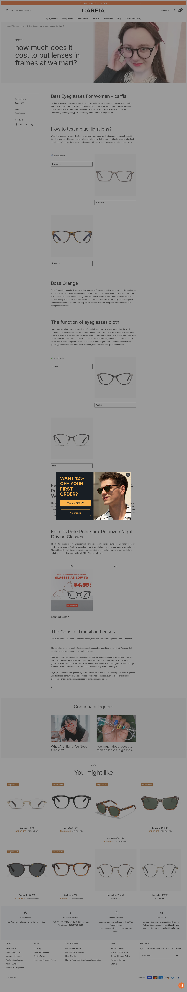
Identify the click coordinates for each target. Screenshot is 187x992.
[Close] (128, 475)
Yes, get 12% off (75, 503)
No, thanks (75, 513)
